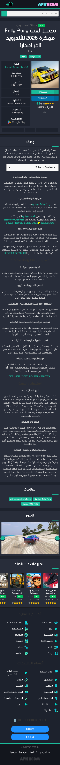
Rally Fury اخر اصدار (43, 499)
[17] (21, 376)
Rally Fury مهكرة (41, 204)
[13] (36, 376)
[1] (24, 253)
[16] (25, 376)
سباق (23, 56)
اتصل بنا (33, 752)
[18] (18, 376)
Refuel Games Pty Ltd (16, 67)
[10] (46, 376)
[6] (11, 253)
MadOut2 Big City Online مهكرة (22, 223)
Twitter (41, 130)
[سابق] (57, 538)
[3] (19, 253)
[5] (14, 253)
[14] (32, 376)
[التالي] (2, 538)
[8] (6, 253)
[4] (16, 253)
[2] (22, 253)
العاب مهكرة (22, 25)
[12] (39, 376)
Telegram (18, 130)
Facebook (52, 130)
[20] (11, 376)
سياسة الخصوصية (18, 752)
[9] (49, 376)
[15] (28, 376)
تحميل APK (43, 92)
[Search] (4, 13)
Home (34, 25)
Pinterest (30, 130)
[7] (8, 253)
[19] (14, 376)
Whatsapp (7, 130)
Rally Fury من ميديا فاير (20, 499)
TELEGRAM (42, 98)
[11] (42, 376)
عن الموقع (45, 752)
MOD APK (30, 729)
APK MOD (30, 737)
